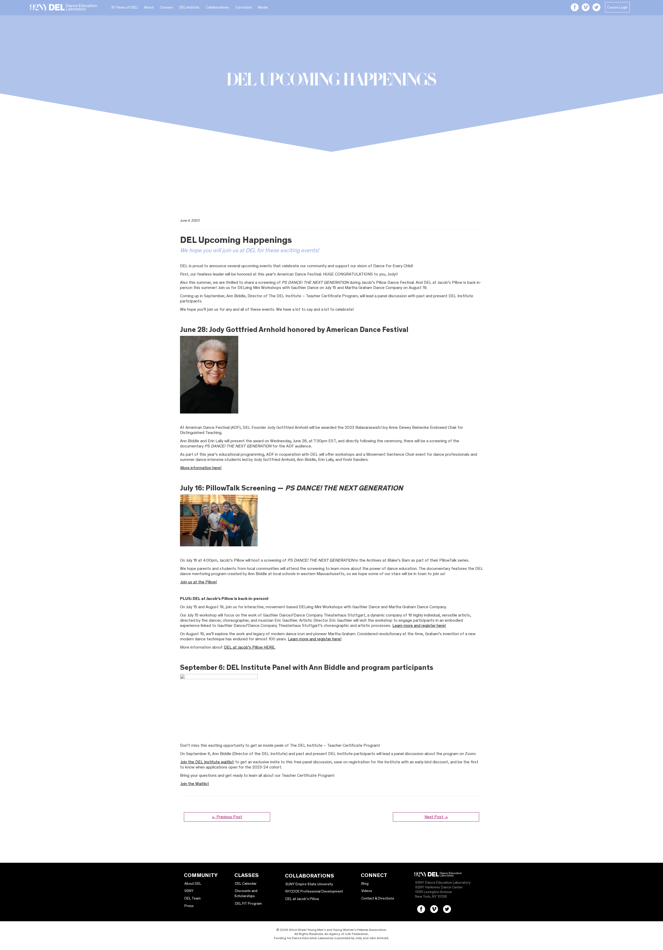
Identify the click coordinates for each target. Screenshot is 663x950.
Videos (366, 890)
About (149, 7)
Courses (166, 7)
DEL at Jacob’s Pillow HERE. (249, 647)
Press (189, 905)
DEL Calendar (246, 883)
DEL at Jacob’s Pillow (302, 898)
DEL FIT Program (248, 903)
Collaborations (217, 7)
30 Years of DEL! (124, 7)
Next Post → (436, 816)
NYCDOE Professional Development (314, 891)
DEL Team (192, 898)
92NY (188, 890)
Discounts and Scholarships (245, 893)
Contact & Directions (377, 898)
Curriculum (243, 7)
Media (263, 7)
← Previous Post (227, 816)
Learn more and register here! (419, 625)
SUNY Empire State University (309, 884)
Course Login (617, 7)
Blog (365, 883)
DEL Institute (189, 7)
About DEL (192, 883)
